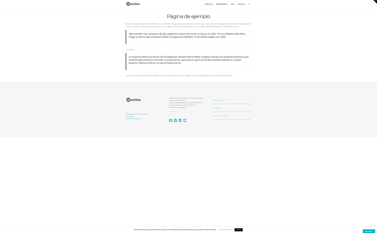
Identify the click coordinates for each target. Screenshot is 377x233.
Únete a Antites (220, 116)
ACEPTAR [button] (239, 230)
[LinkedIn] (181, 120)
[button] (375, 2)
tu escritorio (167, 76)
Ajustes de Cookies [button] (225, 230)
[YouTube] (185, 120)
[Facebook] (171, 120)
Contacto (217, 108)
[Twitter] (176, 120)
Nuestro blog (219, 100)
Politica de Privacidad (133, 119)
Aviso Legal (129, 116)
